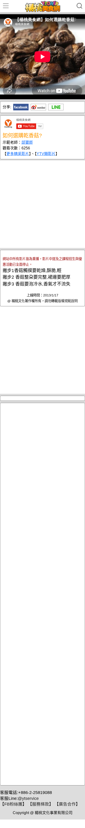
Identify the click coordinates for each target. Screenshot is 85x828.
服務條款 (40, 804)
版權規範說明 (68, 301)
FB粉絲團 (13, 804)
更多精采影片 (17, 154)
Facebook (21, 107)
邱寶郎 (27, 142)
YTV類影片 (46, 154)
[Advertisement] (42, 204)
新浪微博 (38, 107)
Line (56, 107)
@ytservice (28, 798)
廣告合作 (67, 804)
